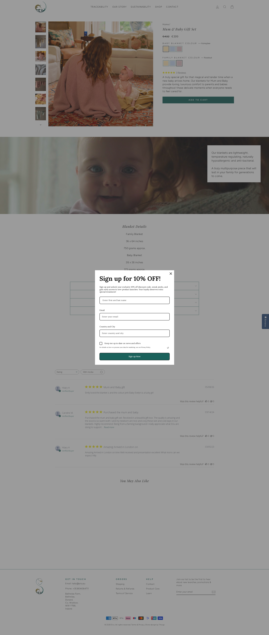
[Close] (170, 273)
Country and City (107, 326)
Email (102, 310)
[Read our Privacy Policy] (168, 347)
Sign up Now (134, 356)
